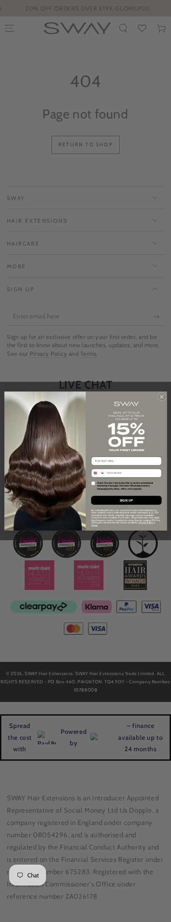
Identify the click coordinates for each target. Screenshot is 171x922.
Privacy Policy (146, 523)
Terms (94, 525)
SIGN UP (126, 500)
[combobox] (97, 473)
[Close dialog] (161, 396)
